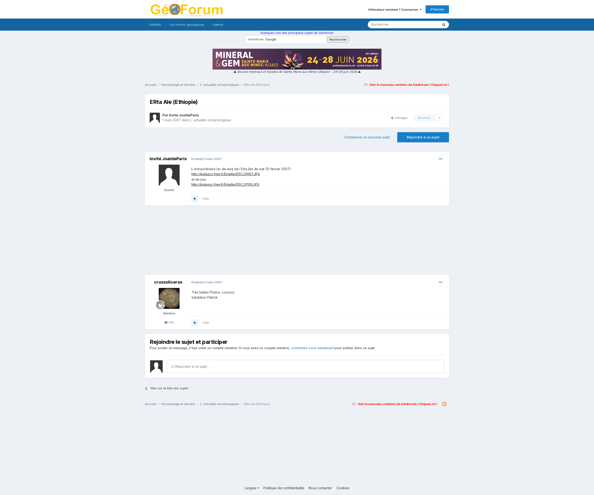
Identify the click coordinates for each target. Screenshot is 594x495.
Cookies (342, 488)
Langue (251, 488)
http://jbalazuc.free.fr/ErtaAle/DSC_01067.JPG (225, 174)
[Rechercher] (444, 24)
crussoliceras (168, 282)
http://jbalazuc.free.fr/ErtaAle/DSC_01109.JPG (225, 184)
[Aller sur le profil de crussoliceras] (169, 298)
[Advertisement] (297, 242)
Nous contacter (320, 488)
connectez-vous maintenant (312, 348)
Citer (205, 198)
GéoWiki (155, 24)
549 (171, 322)
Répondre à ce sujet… (191, 366)
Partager (400, 118)
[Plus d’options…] (440, 159)
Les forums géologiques (186, 24)
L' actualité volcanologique (210, 120)
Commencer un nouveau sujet (367, 137)
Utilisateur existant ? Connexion (394, 9)
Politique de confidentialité (283, 488)
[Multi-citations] (194, 198)
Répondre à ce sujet (423, 137)
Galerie (218, 24)
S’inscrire (437, 9)
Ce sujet (427, 24)
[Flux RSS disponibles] (444, 404)
